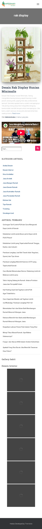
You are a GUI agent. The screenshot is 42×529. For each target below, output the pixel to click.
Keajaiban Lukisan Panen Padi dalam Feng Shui (20, 327)
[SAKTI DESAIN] (9, 4)
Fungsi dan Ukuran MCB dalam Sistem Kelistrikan (21, 342)
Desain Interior (8, 170)
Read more (16, 113)
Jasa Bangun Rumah (10, 183)
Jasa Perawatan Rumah (11, 196)
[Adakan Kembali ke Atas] (37, 524)
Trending (6, 209)
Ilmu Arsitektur (8, 174)
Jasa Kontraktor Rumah (11, 192)
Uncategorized (8, 213)
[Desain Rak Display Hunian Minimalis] (21, 55)
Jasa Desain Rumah (10, 187)
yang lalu (22, 117)
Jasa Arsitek (7, 179)
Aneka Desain (8, 166)
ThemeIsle (28, 524)
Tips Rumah (7, 204)
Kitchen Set (7, 200)
